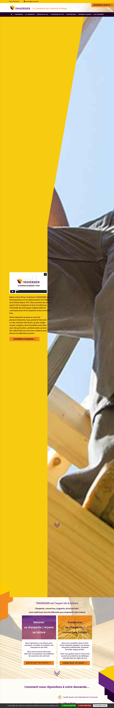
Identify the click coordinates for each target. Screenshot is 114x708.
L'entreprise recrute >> (102, 5)
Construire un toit (57, 14)
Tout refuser (85, 705)
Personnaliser (100, 705)
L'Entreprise (19, 14)
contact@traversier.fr (32, 1)
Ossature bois (71, 14)
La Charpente (30, 14)
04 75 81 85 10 (15, 1)
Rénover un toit (42, 14)
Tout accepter (69, 705)
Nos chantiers (99, 14)
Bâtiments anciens (84, 14)
